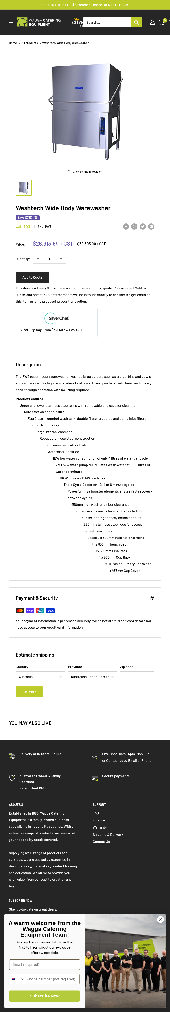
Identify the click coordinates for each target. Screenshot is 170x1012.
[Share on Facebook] (126, 226)
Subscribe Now (45, 996)
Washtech (23, 227)
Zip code (126, 666)
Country (22, 666)
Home (13, 43)
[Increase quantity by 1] (61, 258)
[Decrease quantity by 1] (37, 258)
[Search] (136, 22)
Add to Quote (32, 277)
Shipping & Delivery (108, 834)
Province (75, 666)
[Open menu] (11, 22)
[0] (161, 22)
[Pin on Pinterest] (134, 226)
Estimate (29, 691)
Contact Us (101, 841)
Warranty (100, 827)
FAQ (96, 813)
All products (29, 43)
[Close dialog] (160, 919)
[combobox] (17, 979)
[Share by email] (151, 226)
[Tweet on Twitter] (143, 226)
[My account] (152, 22)
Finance (99, 820)
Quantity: (23, 258)
